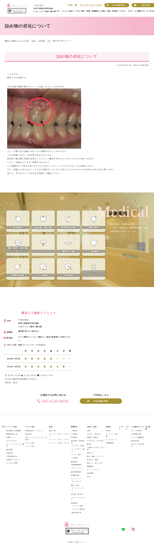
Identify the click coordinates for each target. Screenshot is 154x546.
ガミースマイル (92, 470)
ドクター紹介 (30, 443)
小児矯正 (75, 458)
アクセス (121, 428)
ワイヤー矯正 (76, 454)
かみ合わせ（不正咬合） (96, 441)
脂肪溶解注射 (76, 512)
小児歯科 (74, 434)
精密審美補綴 (76, 464)
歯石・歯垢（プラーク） (96, 456)
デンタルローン (111, 439)
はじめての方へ (12, 441)
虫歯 (88, 431)
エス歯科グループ (137, 427)
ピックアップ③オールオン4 (59, 443)
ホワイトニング (77, 468)
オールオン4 (76, 481)
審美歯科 (74, 462)
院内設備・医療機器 (13, 431)
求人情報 (147, 428)
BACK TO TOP (151, 543)
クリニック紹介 (12, 427)
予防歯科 (74, 437)
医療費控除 (110, 443)
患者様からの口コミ (13, 460)
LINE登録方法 (11, 456)
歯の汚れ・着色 (92, 460)
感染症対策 (135, 441)
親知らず (90, 453)
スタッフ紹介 (30, 446)
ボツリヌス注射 (77, 506)
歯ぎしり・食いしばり (95, 463)
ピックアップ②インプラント (59, 439)
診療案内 (74, 427)
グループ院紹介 (136, 431)
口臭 (88, 476)
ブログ (127, 428)
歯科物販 (9, 450)
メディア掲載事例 (137, 437)
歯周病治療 (75, 475)
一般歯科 (74, 431)
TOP (3, 427)
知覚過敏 (90, 473)
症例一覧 (52, 431)
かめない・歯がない (94, 434)
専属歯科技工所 (12, 434)
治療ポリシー (11, 437)
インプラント (76, 479)
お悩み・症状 (92, 427)
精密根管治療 (76, 472)
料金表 (108, 431)
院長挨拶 (28, 434)
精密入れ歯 (75, 485)
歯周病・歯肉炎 (92, 437)
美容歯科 (74, 503)
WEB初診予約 (118, 5)
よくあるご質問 (12, 463)
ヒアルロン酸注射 (78, 509)
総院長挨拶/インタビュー (34, 431)
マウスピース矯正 (78, 446)
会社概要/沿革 (136, 434)
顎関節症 (90, 466)
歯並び (89, 444)
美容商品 (9, 453)
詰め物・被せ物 (76, 494)
